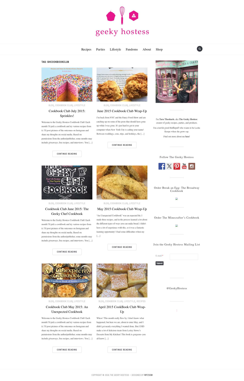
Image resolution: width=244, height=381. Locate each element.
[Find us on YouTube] (184, 166)
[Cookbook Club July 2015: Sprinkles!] (67, 84)
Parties (100, 49)
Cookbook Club (64, 105)
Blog (51, 105)
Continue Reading (67, 154)
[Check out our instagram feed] (191, 166)
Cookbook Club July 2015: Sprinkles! (67, 113)
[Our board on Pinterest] (176, 166)
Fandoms (132, 49)
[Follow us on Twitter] (169, 166)
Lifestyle (115, 49)
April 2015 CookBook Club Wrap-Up (122, 309)
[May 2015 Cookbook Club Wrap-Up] (122, 182)
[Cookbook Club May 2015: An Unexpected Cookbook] (67, 280)
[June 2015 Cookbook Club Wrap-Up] (122, 84)
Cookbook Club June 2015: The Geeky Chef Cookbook (67, 211)
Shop (159, 49)
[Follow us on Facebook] (161, 166)
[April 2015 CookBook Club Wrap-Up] (122, 280)
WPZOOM (148, 375)
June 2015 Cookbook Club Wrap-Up (122, 111)
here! (187, 136)
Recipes (86, 49)
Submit (159, 263)
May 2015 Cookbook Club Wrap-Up (122, 209)
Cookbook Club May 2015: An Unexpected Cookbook (67, 309)
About (147, 49)
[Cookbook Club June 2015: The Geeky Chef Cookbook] (67, 182)
